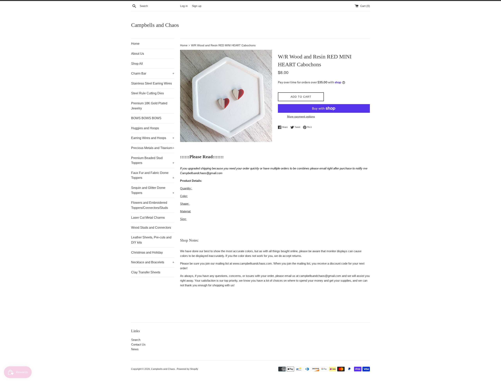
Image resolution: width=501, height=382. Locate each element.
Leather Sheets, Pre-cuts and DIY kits (151, 240)
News (135, 349)
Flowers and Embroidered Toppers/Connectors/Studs (149, 205)
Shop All (137, 63)
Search (135, 339)
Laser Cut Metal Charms (148, 217)
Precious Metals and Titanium (152, 148)
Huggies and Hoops (145, 128)
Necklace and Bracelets (152, 262)
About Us (137, 53)
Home (135, 43)
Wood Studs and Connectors (151, 227)
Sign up (196, 6)
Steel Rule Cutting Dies (147, 93)
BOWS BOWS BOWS (146, 118)
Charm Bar (152, 73)
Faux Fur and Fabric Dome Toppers (152, 175)
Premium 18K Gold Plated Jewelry (149, 106)
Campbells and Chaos (155, 25)
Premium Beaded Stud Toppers (152, 160)
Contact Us (138, 344)
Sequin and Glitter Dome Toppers (152, 190)
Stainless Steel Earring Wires (151, 83)
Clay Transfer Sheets (145, 272)
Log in (184, 6)
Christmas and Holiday (147, 252)
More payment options (301, 116)
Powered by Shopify (187, 369)
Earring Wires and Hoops (152, 138)
